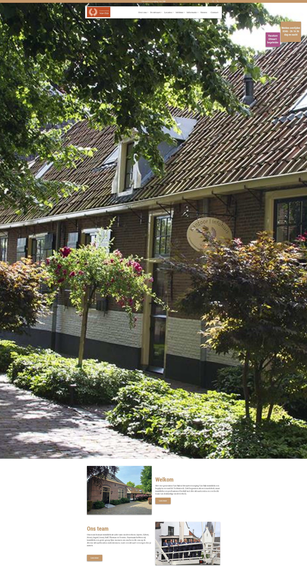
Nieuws (203, 12)
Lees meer (163, 501)
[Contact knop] (218, 1)
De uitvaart (155, 12)
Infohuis (179, 12)
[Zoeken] (213, 1)
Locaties (168, 12)
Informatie (192, 12)
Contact (214, 12)
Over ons (142, 12)
